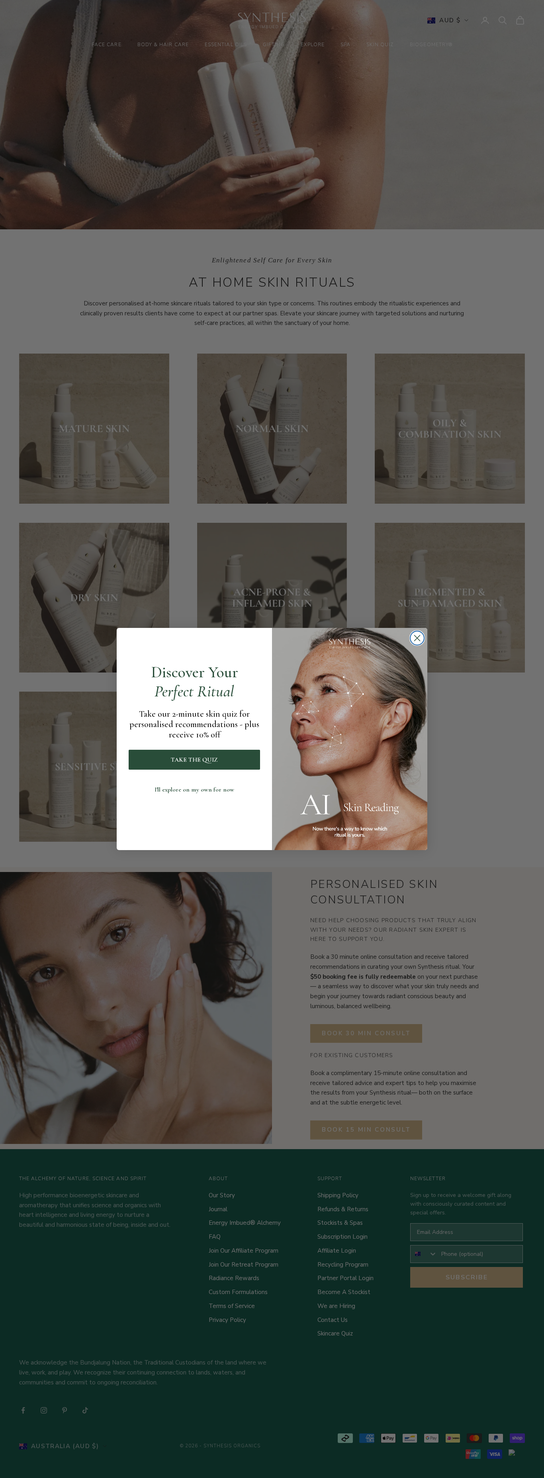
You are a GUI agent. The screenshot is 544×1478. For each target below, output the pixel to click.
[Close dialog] (417, 638)
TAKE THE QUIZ (194, 760)
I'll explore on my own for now (194, 790)
